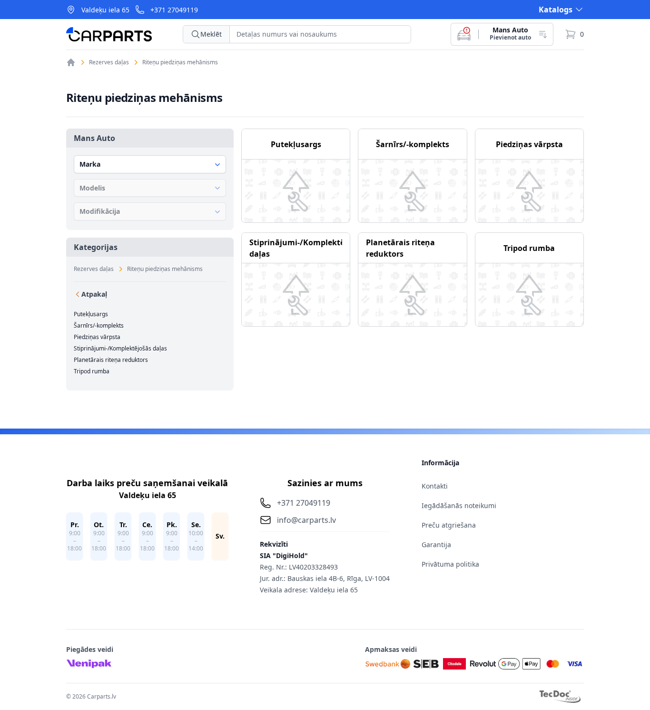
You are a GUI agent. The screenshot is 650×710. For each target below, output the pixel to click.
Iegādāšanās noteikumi (459, 505)
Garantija (436, 544)
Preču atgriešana (449, 525)
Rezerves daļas (109, 62)
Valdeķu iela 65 (105, 9)
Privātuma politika (450, 564)
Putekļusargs (91, 314)
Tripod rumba (91, 371)
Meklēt (211, 34)
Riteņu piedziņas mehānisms (180, 62)
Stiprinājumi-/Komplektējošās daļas (120, 348)
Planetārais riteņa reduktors (111, 360)
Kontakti (435, 485)
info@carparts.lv (306, 520)
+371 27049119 (174, 9)
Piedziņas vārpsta (97, 337)
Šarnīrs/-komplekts (99, 326)
